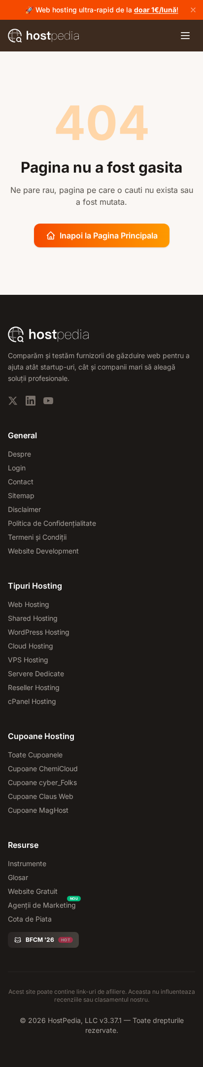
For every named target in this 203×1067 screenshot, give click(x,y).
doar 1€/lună (155, 9)
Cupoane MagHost (38, 810)
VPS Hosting (28, 659)
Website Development (43, 551)
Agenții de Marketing (42, 905)
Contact (21, 481)
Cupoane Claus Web (40, 796)
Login (17, 468)
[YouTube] (48, 401)
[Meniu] (185, 36)
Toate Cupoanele (35, 754)
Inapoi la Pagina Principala (109, 235)
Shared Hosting (33, 618)
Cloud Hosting (30, 646)
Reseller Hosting (34, 687)
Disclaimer (24, 509)
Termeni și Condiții (37, 537)
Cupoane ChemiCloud (43, 768)
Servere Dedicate (36, 673)
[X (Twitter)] (13, 401)
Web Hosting (28, 604)
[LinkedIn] (30, 401)
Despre (19, 454)
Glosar (18, 877)
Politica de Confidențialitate (52, 523)
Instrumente (27, 863)
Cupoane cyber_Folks (42, 782)
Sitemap (21, 495)
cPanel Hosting (32, 701)
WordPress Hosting (38, 632)
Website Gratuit (33, 891)
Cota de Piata (30, 919)
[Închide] (193, 10)
